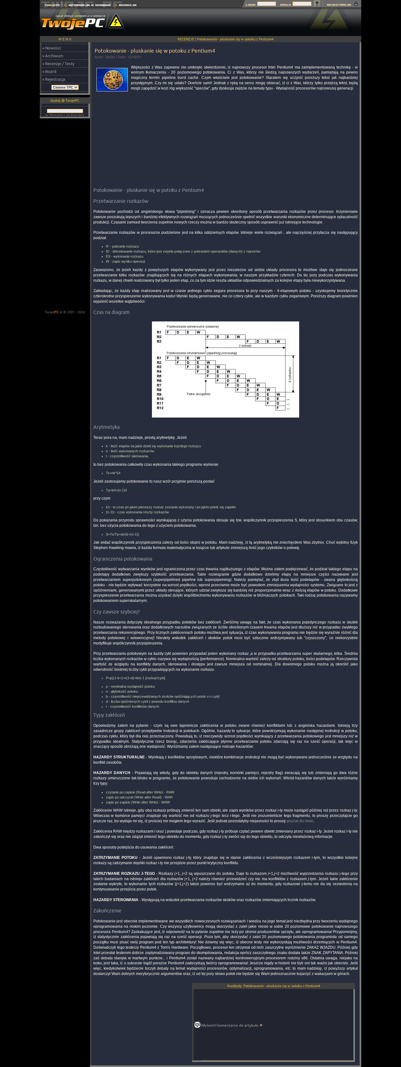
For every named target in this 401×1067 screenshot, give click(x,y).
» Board (49, 71)
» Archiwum (52, 56)
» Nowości (51, 48)
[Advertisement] (247, 22)
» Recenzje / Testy (58, 63)
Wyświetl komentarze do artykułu (229, 1025)
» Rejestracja (53, 79)
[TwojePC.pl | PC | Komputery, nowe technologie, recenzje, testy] (51, 5)
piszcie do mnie (300, 821)
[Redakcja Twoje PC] (125, 5)
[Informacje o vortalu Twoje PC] (87, 5)
